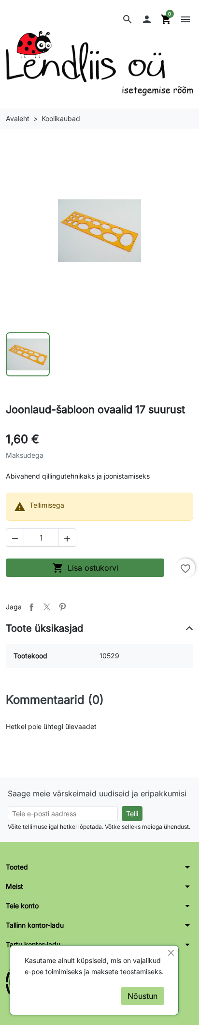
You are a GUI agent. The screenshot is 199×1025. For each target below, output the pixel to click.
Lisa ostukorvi (85, 568)
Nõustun (142, 996)
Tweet (47, 607)
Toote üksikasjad (44, 628)
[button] (127, 19)
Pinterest (62, 607)
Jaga (31, 607)
